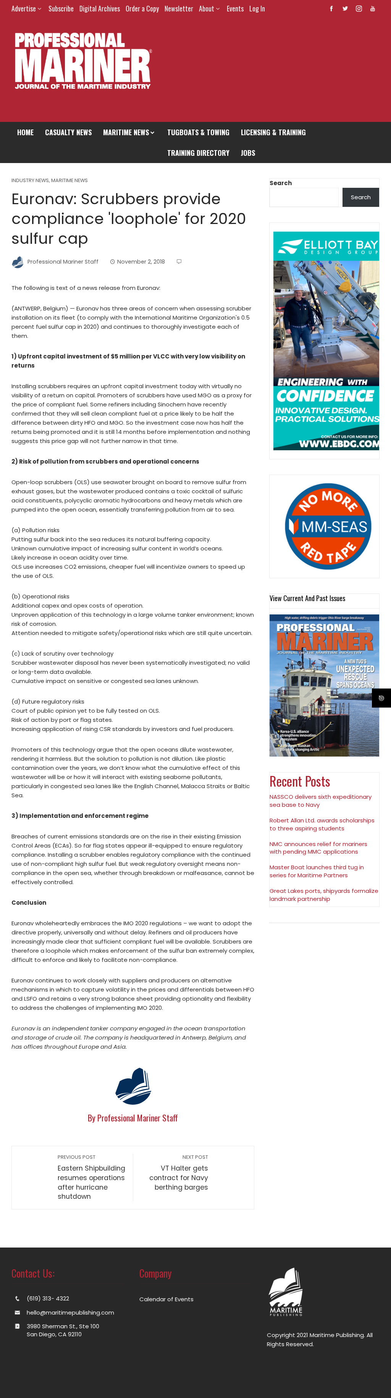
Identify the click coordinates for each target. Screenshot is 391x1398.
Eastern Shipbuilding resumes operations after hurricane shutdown (91, 1177)
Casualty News (68, 132)
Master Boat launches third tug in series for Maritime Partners (317, 871)
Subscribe (61, 8)
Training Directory (198, 153)
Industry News (30, 180)
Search (281, 183)
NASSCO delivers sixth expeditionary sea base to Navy (321, 801)
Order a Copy (142, 8)
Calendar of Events (166, 1299)
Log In (257, 8)
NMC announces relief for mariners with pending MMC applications (318, 848)
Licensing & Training (273, 132)
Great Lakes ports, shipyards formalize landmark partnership (324, 895)
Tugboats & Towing (198, 132)
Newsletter (179, 8)
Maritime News (126, 132)
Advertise (23, 8)
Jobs (248, 153)
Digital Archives (99, 8)
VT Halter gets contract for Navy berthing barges (178, 1173)
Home (25, 132)
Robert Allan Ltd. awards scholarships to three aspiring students (322, 824)
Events (235, 8)
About (206, 8)
